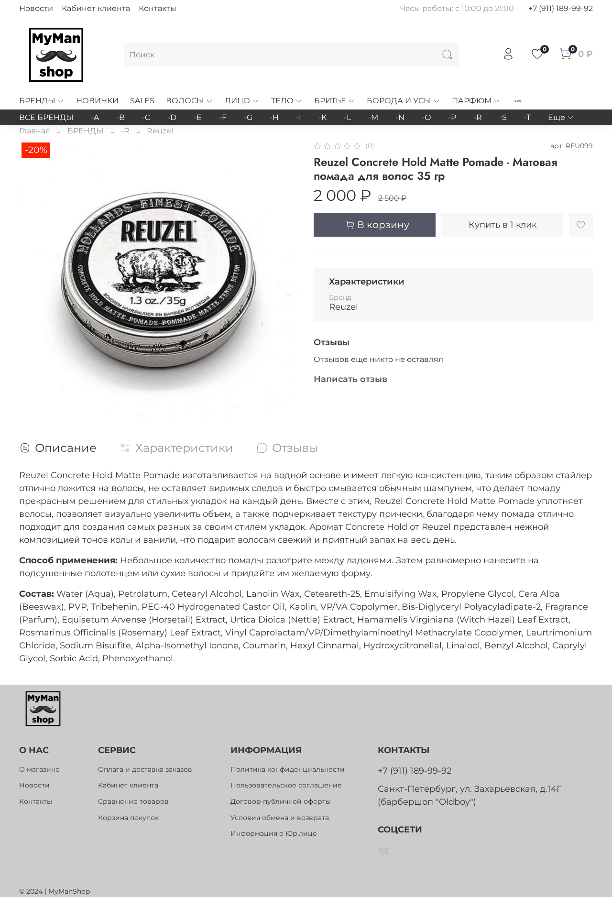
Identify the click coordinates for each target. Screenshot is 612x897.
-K (322, 117)
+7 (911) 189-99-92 (560, 8)
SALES (142, 100)
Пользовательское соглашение (286, 785)
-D (171, 117)
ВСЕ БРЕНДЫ (46, 117)
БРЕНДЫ (37, 100)
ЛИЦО (237, 100)
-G (248, 117)
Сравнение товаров (133, 801)
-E (198, 117)
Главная (34, 130)
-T (527, 117)
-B (120, 117)
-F (223, 117)
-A (95, 117)
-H (274, 117)
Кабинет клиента (96, 8)
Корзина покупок (128, 817)
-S (503, 117)
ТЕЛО (282, 100)
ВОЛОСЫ (185, 100)
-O (426, 117)
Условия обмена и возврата (279, 817)
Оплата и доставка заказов (145, 769)
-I (298, 117)
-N (399, 117)
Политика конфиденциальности (287, 769)
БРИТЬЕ (330, 100)
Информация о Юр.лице (273, 833)
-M (373, 117)
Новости (36, 8)
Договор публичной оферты (280, 801)
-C (146, 117)
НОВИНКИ (97, 100)
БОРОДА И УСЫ (399, 100)
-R (477, 117)
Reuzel (160, 130)
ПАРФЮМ (472, 100)
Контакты (157, 8)
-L (347, 117)
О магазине (39, 769)
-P (452, 117)
